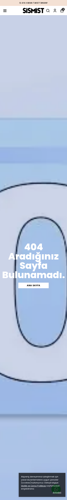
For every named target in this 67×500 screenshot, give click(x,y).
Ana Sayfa (33, 285)
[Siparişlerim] (55, 11)
